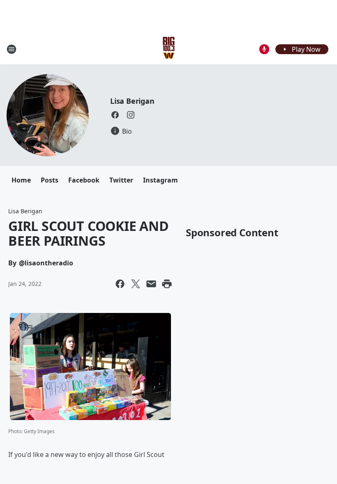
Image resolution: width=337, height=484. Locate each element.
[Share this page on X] (135, 284)
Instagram (160, 180)
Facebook (83, 180)
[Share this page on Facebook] (120, 284)
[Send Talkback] (264, 49)
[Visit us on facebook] (115, 115)
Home (21, 180)
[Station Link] (168, 49)
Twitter (121, 180)
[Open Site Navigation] (11, 49)
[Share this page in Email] (151, 284)
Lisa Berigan (132, 101)
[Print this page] (167, 284)
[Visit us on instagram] (131, 115)
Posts (49, 180)
